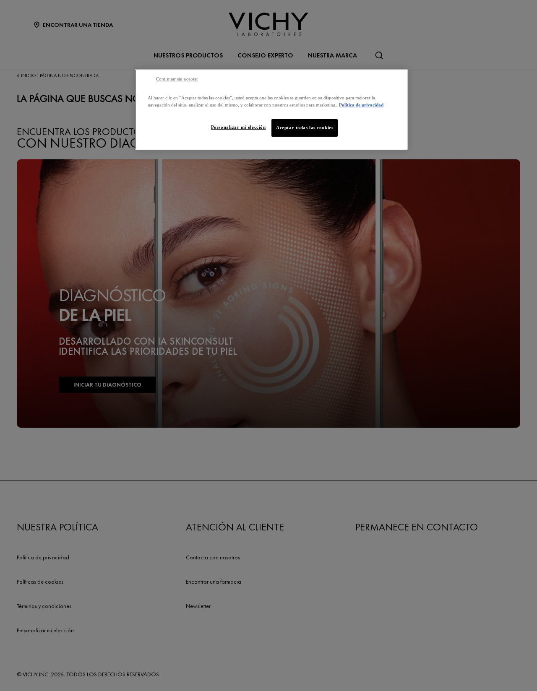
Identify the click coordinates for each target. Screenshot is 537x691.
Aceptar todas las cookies (304, 127)
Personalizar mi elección (238, 127)
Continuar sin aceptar (177, 79)
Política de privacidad (361, 104)
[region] (271, 109)
